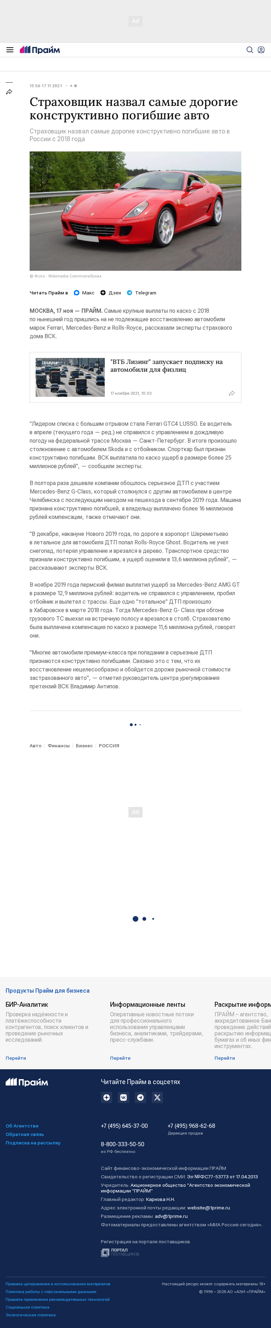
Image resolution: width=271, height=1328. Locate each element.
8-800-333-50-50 (122, 1147)
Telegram (145, 292)
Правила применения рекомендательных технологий (58, 1299)
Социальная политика (27, 1307)
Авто (36, 745)
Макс (88, 292)
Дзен (115, 292)
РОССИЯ (109, 745)
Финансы (59, 745)
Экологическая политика (31, 1314)
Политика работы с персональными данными (51, 1291)
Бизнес (84, 745)
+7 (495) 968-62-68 (191, 1129)
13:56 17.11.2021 (46, 85)
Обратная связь (25, 1134)
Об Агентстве (22, 1126)
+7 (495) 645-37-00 (124, 1126)
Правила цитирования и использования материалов (58, 1283)
